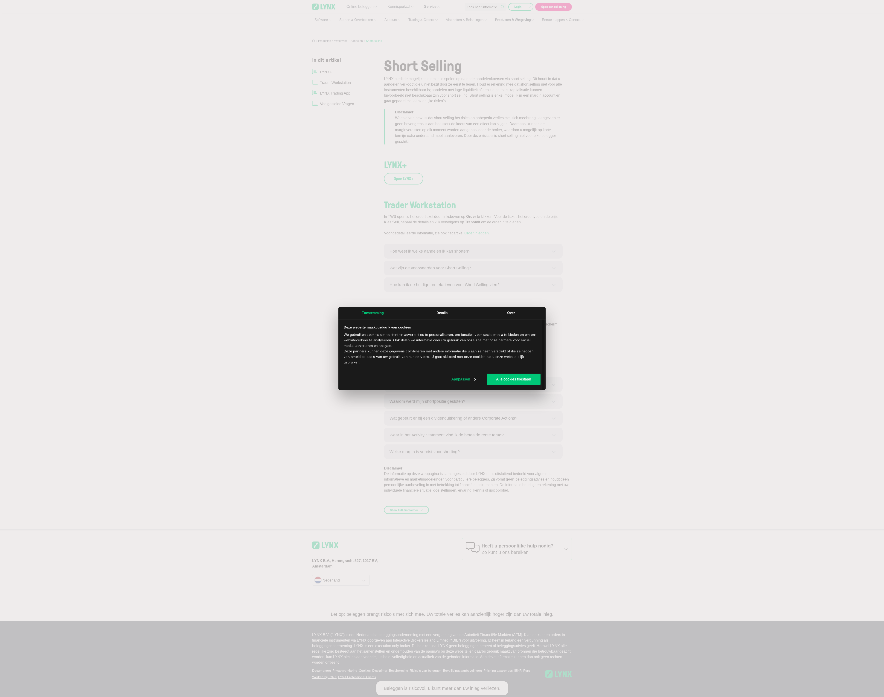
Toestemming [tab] (373, 313)
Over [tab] (511, 313)
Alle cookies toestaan (513, 379)
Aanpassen (460, 379)
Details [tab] (442, 313)
